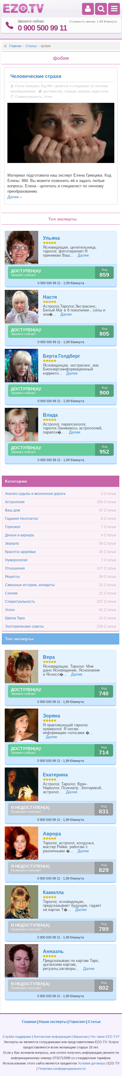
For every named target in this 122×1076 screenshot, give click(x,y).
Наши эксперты (53, 1022)
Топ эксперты (19, 639)
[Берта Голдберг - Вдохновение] (21, 365)
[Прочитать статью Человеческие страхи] (60, 162)
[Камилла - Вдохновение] (21, 902)
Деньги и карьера (19, 535)
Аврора (52, 833)
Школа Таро (15, 618)
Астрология (15, 502)
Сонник (11, 593)
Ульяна (51, 238)
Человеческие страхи (35, 76)
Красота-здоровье (20, 552)
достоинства (52, 91)
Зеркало (12, 543)
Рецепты (12, 577)
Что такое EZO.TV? (104, 1036)
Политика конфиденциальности (62, 1068)
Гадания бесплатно (21, 519)
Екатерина (55, 774)
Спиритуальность (28, 96)
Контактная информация (52, 1036)
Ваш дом (12, 510)
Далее (13, 197)
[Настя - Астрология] (21, 306)
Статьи (31, 46)
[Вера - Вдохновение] (21, 666)
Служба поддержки (17, 1036)
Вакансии (80, 1036)
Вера (49, 657)
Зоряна (51, 715)
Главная (15, 46)
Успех (48, 96)
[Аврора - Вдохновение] (21, 843)
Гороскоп (12, 527)
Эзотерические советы (24, 626)
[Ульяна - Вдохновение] (21, 247)
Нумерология (16, 560)
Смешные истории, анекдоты (30, 585)
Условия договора (91, 1063)
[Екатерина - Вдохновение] (21, 784)
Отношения (15, 568)
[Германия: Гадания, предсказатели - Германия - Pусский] (23, 12)
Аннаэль (53, 951)
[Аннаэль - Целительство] (21, 961)
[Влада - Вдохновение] (21, 424)
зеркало (84, 91)
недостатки (100, 91)
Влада (50, 415)
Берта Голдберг (61, 356)
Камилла (53, 892)
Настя (50, 297)
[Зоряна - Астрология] (21, 725)
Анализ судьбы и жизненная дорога (35, 494)
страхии (70, 91)
